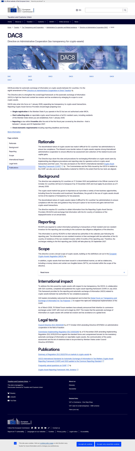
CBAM (51, 22)
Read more (44, 272)
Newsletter (72, 389)
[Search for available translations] (72, 91)
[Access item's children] (23, 21)
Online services (64, 22)
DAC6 (112, 76)
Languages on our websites (36, 431)
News (76, 22)
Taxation (30, 22)
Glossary (72, 385)
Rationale (12, 143)
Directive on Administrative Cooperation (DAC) (94, 27)
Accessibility (84, 431)
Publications (13, 168)
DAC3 (71, 76)
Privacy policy (61, 431)
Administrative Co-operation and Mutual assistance (61, 27)
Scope (11, 155)
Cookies (51, 431)
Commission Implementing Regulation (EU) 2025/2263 (58, 332)
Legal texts (13, 164)
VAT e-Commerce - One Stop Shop (81, 402)
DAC (9, 76)
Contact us (56, 428)
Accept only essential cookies (108, 444)
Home (10, 22)
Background (13, 147)
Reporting (12, 151)
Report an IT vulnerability (16, 431)
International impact (16, 160)
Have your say (74, 409)
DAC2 (50, 76)
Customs (41, 22)
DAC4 (91, 76)
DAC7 (10, 80)
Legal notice (73, 431)
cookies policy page (46, 443)
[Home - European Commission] (22, 9)
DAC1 (30, 76)
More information (14, 132)
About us (18, 22)
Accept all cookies (85, 444)
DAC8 (30, 80)
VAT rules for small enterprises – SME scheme (84, 406)
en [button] (80, 10)
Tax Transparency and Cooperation (33, 27)
